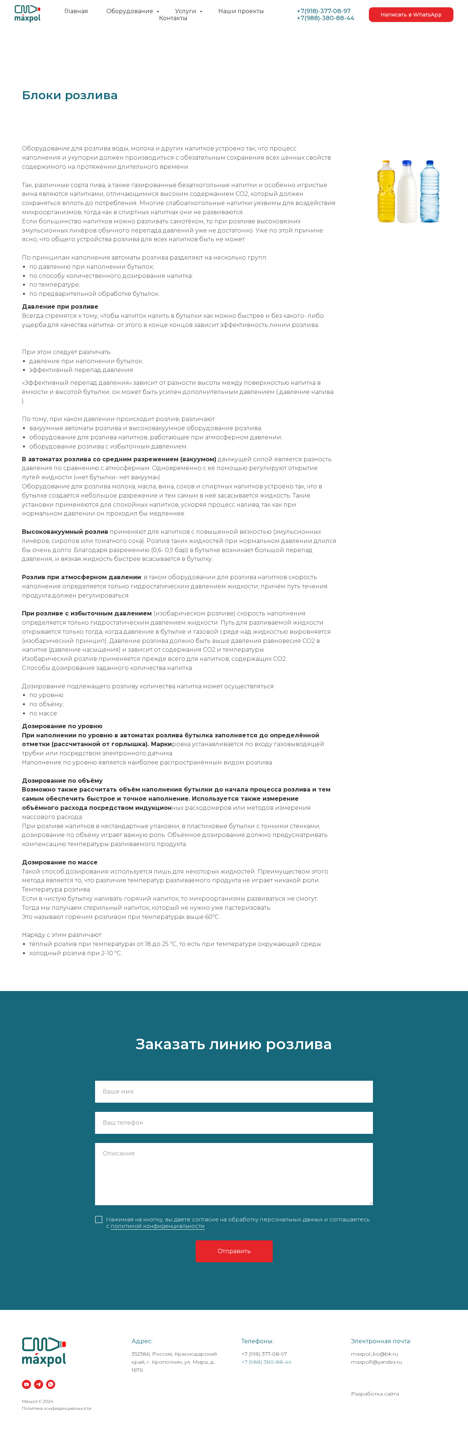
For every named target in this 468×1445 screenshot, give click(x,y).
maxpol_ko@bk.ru (374, 1354)
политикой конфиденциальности (158, 1225)
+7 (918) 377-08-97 (264, 1354)
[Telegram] (38, 1384)
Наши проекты (241, 11)
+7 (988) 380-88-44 (266, 1362)
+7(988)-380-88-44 (325, 18)
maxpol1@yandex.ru (376, 1362)
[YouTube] (26, 1384)
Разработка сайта (375, 1393)
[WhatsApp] (50, 1384)
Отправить (234, 1251)
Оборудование (130, 11)
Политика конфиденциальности (56, 1408)
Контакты (173, 18)
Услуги (186, 11)
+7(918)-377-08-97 (324, 11)
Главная (76, 11)
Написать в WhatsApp (411, 14)
